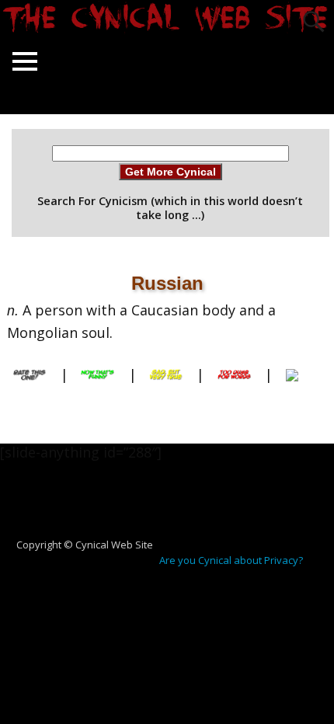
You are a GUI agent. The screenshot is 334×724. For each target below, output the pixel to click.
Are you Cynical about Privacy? (231, 560)
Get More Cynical (170, 171)
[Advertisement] (173, 507)
